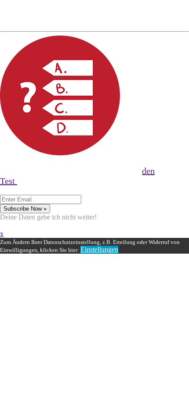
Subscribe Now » (25, 208)
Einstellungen (99, 249)
